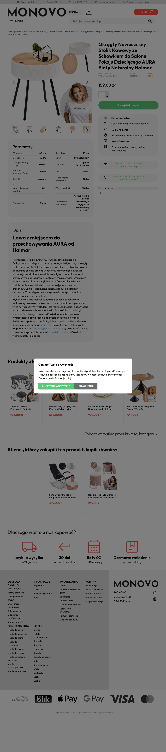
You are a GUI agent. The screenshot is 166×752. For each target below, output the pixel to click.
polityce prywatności (110, 374)
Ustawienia (85, 386)
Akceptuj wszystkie (56, 386)
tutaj (68, 378)
